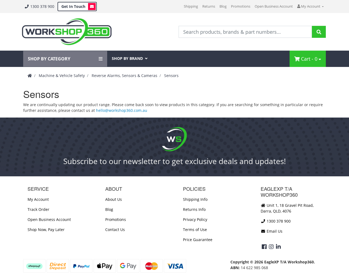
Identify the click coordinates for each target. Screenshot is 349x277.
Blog (223, 6)
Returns (208, 6)
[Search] (319, 32)
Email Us (274, 231)
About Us (113, 199)
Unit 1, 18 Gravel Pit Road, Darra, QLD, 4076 (287, 208)
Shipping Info (195, 199)
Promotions (240, 6)
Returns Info (194, 209)
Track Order (38, 209)
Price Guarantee (197, 239)
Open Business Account (274, 6)
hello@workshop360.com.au (121, 110)
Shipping (191, 6)
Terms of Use (195, 229)
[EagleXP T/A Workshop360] (66, 32)
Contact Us (115, 229)
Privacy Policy (195, 219)
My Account (38, 199)
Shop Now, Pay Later (46, 229)
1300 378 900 (41, 6)
